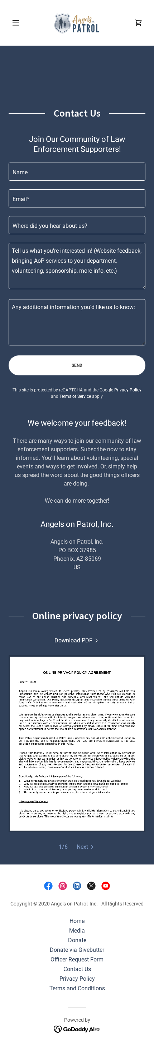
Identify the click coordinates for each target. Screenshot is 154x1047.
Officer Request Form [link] (77, 959)
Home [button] (77, 921)
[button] (19, 23)
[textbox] (77, 172)
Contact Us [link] (77, 969)
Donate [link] (77, 940)
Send (77, 365)
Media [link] (77, 930)
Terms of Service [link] (75, 396)
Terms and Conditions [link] (77, 988)
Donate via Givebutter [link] (77, 949)
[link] (77, 23)
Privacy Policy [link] (127, 390)
